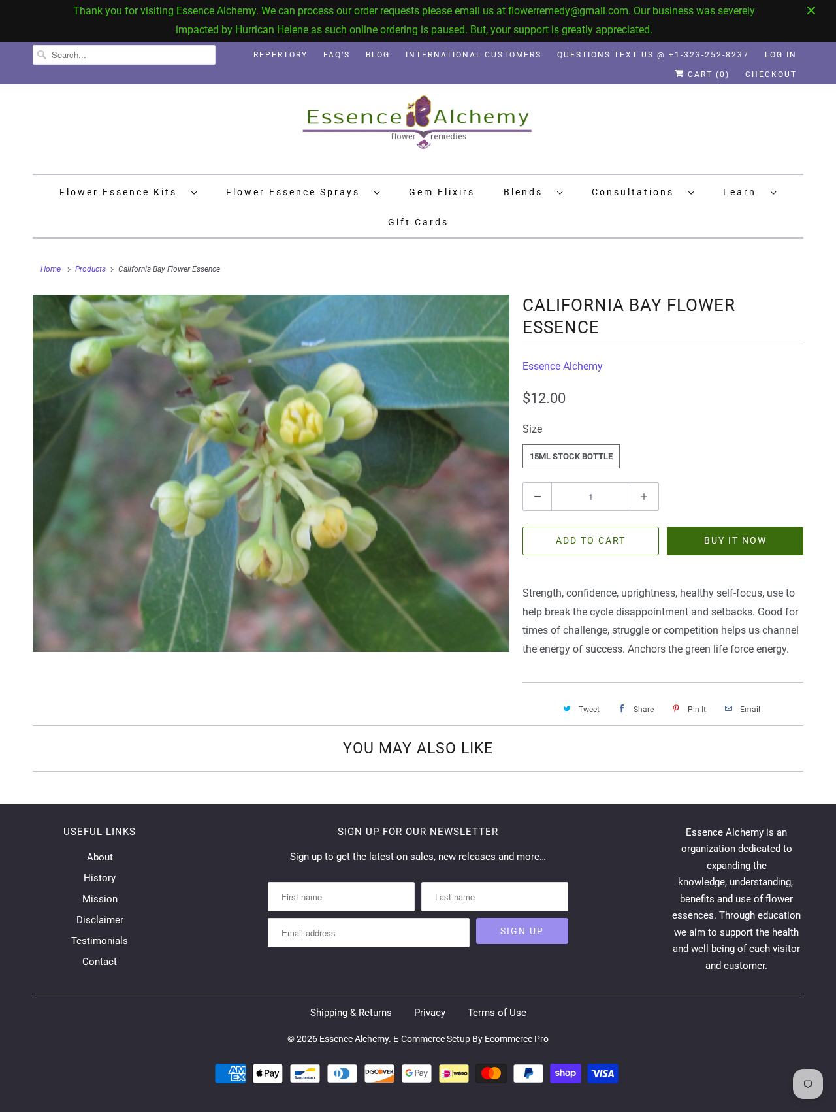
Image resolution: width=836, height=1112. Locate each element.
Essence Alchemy (562, 366)
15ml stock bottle (571, 456)
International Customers (473, 54)
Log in (781, 54)
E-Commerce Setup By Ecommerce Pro (471, 1039)
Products (90, 269)
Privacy (429, 1013)
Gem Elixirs (442, 192)
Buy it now (735, 540)
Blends (527, 192)
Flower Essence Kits (122, 192)
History (100, 878)
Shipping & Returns (351, 1013)
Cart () (707, 74)
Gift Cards (418, 222)
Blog (378, 54)
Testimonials (99, 941)
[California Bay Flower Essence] (271, 474)
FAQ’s (336, 54)
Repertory (280, 54)
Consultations (637, 192)
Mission (100, 899)
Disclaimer (99, 920)
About (100, 857)
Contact (99, 962)
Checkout (771, 74)
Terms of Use (497, 1013)
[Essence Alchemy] (418, 127)
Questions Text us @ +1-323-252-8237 (653, 54)
